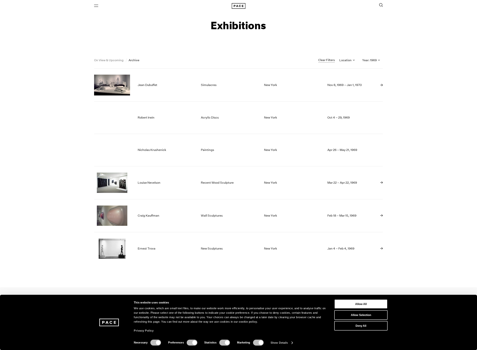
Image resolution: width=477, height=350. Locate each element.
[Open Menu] (96, 6)
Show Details (279, 342)
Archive (134, 60)
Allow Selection (361, 315)
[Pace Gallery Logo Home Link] (238, 6)
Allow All (361, 304)
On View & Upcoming (109, 60)
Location (345, 60)
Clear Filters (326, 60)
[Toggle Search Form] (381, 5)
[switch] (192, 343)
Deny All (361, 325)
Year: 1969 (369, 60)
